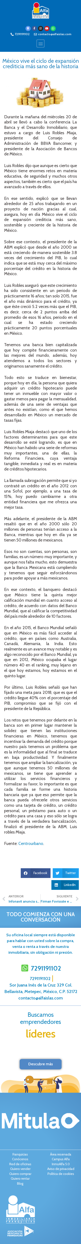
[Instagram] (40, 28)
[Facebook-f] (34, 28)
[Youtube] (46, 28)
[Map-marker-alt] (28, 28)
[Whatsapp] (53, 28)
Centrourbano (30, 843)
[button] (40, 43)
